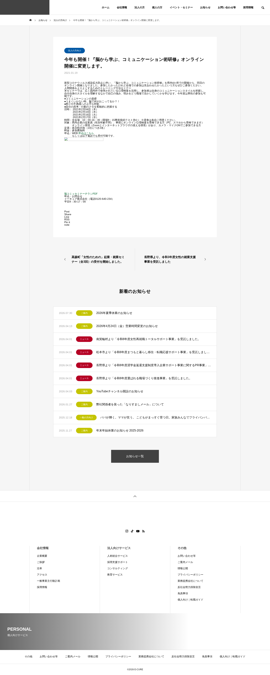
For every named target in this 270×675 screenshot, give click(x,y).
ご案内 (84, 313)
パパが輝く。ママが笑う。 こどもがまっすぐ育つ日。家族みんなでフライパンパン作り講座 (155, 417)
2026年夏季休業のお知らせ (114, 313)
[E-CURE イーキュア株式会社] (24, 7)
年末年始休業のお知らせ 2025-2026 (119, 430)
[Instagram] (126, 531)
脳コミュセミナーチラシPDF (81, 193)
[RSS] (143, 531)
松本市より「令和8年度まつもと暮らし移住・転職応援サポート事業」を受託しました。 (153, 352)
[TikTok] (132, 531)
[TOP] (135, 496)
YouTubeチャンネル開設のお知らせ (119, 391)
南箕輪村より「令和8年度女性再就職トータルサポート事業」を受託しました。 (148, 339)
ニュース (84, 339)
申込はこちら (86, 133)
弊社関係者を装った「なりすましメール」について (130, 404)
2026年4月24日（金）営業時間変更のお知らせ (127, 326)
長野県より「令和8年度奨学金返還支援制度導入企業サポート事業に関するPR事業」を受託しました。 (153, 365)
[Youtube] (138, 531)
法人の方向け (74, 50)
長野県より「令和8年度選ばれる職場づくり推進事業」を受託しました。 (144, 378)
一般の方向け (86, 417)
